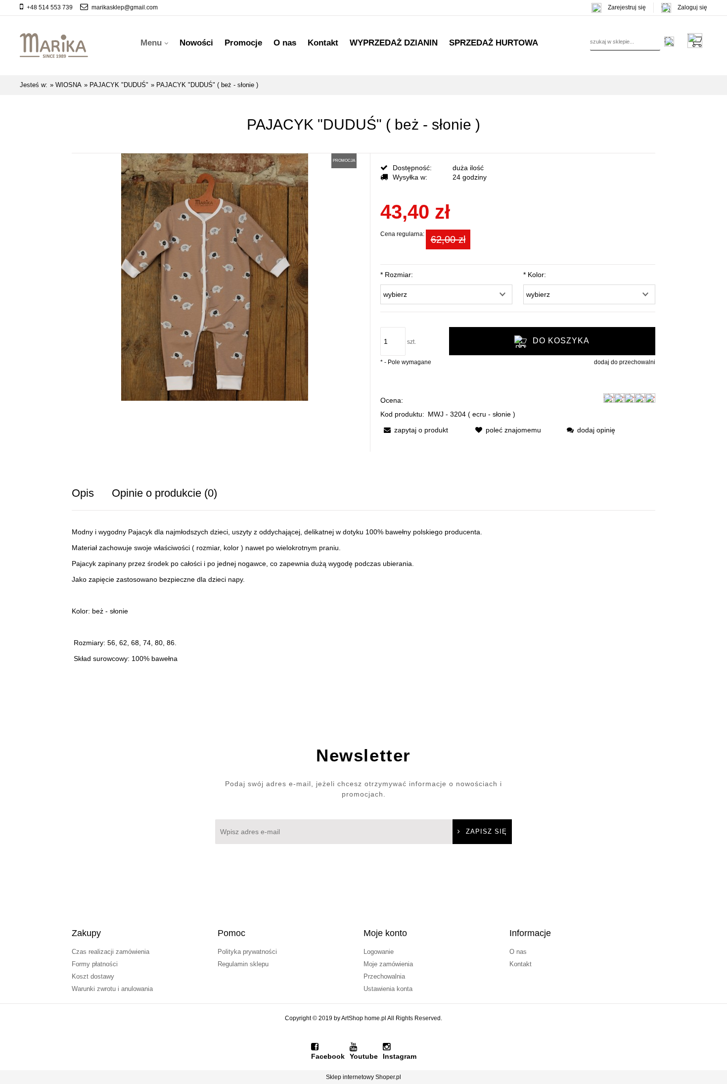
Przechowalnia (384, 976)
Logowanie (379, 951)
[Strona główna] (54, 43)
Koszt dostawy (93, 976)
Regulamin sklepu (243, 964)
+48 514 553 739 (50, 7)
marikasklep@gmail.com (124, 7)
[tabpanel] (363, 595)
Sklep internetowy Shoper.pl (363, 1077)
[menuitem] (154, 43)
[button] (414, 430)
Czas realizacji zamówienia (110, 951)
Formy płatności (95, 964)
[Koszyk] (697, 40)
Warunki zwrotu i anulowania (112, 988)
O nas (518, 951)
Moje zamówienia (388, 964)
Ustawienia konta (388, 988)
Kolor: (534, 275)
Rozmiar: (396, 275)
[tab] (92, 493)
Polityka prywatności (247, 951)
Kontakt (520, 964)
